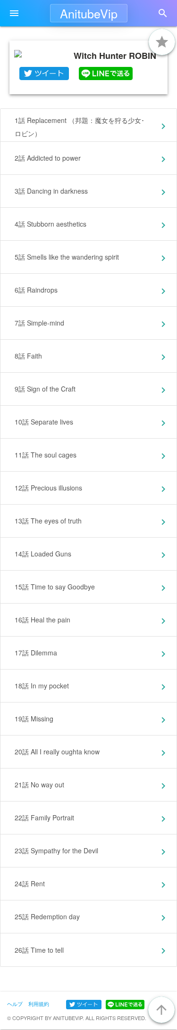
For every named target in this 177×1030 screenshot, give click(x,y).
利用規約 (38, 1003)
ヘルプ (15, 1003)
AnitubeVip (89, 13)
